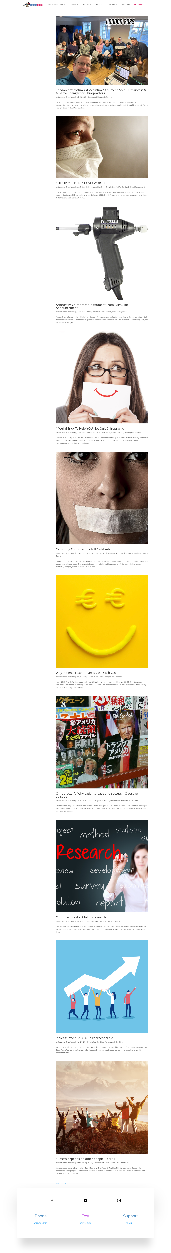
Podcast (86, 4)
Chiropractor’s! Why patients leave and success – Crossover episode (97, 795)
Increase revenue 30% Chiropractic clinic (84, 1038)
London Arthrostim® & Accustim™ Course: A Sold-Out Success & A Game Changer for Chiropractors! (101, 91)
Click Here (130, 1223)
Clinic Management (137, 187)
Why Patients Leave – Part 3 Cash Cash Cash (86, 673)
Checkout (111, 4)
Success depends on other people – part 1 (85, 1159)
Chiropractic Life (93, 187)
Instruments (126, 4)
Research (129, 553)
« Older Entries (61, 1183)
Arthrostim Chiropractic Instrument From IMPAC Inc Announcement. (92, 306)
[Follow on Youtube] (85, 1200)
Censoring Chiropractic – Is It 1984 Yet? (83, 549)
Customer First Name (66, 97)
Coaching (91, 97)
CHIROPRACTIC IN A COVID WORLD (80, 183)
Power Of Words (101, 553)
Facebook (137, 553)
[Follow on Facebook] (52, 1200)
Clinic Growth (106, 187)
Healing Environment (133, 432)
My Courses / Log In (55, 4)
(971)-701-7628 (40, 1223)
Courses (73, 4)
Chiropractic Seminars (104, 97)
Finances (90, 553)
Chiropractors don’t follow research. (81, 917)
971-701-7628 (85, 1223)
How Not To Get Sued (120, 187)
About (98, 4)
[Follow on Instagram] (118, 1200)
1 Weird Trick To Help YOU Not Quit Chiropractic (90, 428)
